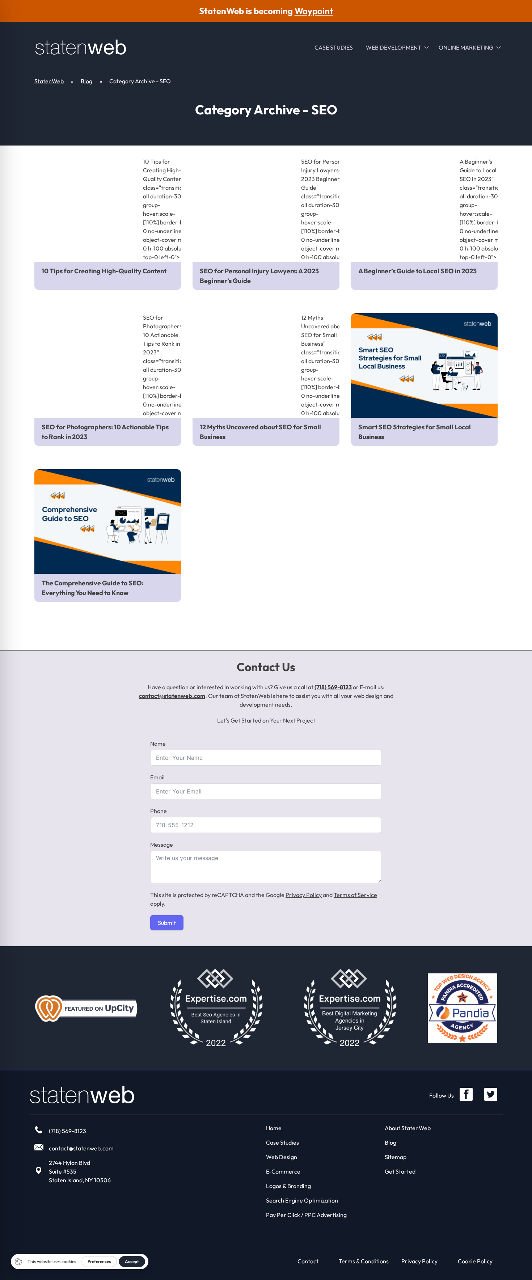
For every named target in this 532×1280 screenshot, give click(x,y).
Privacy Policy (304, 894)
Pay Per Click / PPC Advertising (306, 1214)
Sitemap (395, 1157)
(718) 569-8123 (333, 687)
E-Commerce (283, 1171)
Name (158, 743)
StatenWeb (49, 81)
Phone (158, 810)
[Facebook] (466, 1094)
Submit (167, 922)
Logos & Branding (288, 1186)
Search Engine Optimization (302, 1200)
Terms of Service (355, 894)
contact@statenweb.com (172, 695)
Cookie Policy (475, 1261)
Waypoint (314, 10)
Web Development (393, 47)
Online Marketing (466, 47)
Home (274, 1128)
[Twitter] (490, 1094)
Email (157, 777)
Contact (307, 1261)
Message (161, 844)
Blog (86, 81)
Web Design (281, 1157)
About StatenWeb (408, 1128)
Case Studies (333, 47)
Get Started (400, 1171)
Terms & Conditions (364, 1261)
